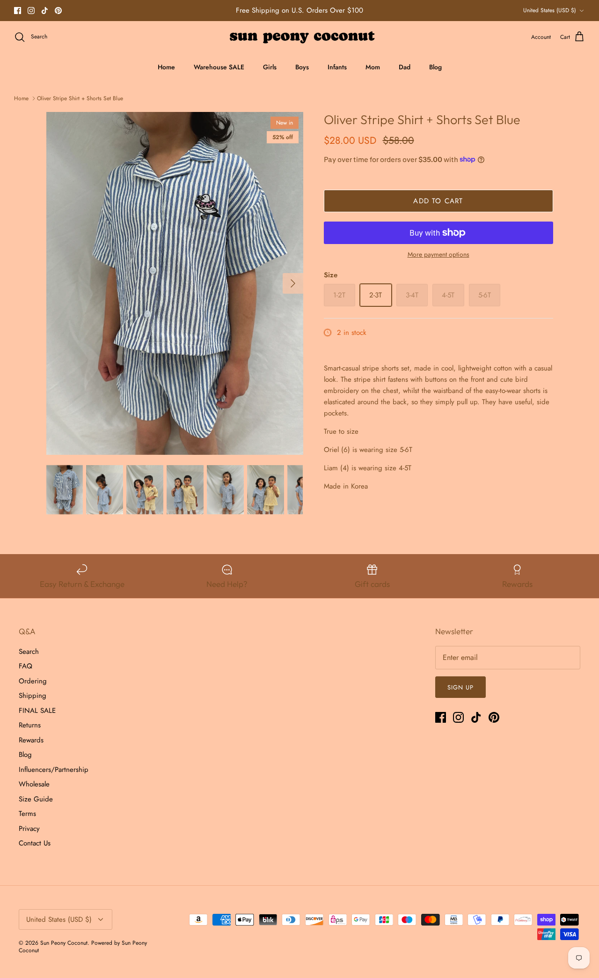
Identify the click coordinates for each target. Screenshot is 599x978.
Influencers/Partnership (53, 769)
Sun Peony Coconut (64, 943)
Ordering (33, 681)
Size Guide (36, 799)
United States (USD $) (549, 10)
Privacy (29, 828)
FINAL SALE (37, 710)
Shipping (32, 695)
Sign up (460, 687)
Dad (404, 67)
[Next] (293, 283)
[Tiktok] (44, 10)
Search (29, 651)
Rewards (31, 740)
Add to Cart (438, 201)
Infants (337, 67)
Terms (27, 813)
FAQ (25, 666)
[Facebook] (17, 10)
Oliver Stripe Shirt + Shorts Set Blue (80, 98)
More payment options (438, 255)
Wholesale (34, 784)
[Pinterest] (58, 10)
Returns (30, 725)
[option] (174, 283)
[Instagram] (31, 10)
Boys (302, 67)
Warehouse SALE (219, 67)
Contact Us (35, 843)
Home (166, 67)
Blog (435, 67)
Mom (372, 67)
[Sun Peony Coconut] (299, 37)
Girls (270, 67)
